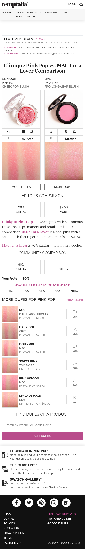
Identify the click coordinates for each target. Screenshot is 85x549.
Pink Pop (37, 65)
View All (42, 39)
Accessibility (13, 542)
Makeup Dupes (19, 14)
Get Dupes (42, 436)
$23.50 (69, 138)
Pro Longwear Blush (61, 87)
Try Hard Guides (59, 518)
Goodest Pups (57, 523)
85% (26, 291)
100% (74, 291)
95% (57, 291)
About (8, 513)
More (64, 12)
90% (42, 291)
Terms (8, 538)
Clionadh (10, 47)
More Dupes (21, 187)
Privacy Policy (14, 533)
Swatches (51, 12)
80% (10, 291)
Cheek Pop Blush (15, 87)
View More (74, 300)
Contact (10, 518)
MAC (62, 65)
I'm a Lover (39, 231)
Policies (9, 523)
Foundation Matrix (34, 14)
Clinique (14, 65)
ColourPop (11, 53)
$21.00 (27, 138)
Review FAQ (11, 528)
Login (72, 4)
